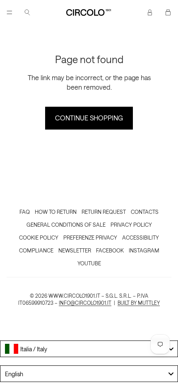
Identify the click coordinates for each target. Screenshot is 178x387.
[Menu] (9, 12)
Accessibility (140, 237)
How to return (56, 211)
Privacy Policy (131, 224)
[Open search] (27, 12)
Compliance (36, 250)
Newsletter (74, 250)
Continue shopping (89, 118)
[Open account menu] (150, 12)
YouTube (89, 263)
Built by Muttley (139, 303)
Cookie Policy (38, 237)
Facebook (110, 250)
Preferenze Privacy (90, 237)
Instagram (144, 250)
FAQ (24, 211)
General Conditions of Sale (66, 224)
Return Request (104, 211)
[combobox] (89, 348)
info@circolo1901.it (85, 303)
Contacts (145, 211)
